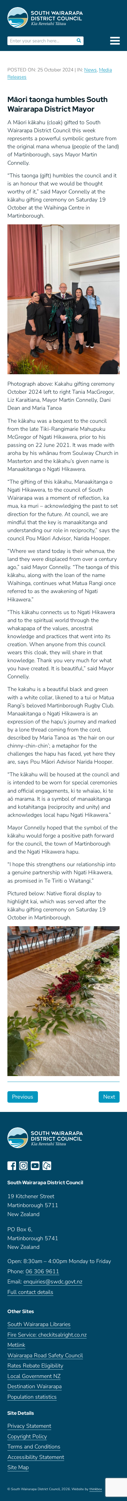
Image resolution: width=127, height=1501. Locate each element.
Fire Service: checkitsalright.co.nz (47, 1334)
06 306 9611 (42, 1271)
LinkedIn (58, 1165)
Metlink (16, 1345)
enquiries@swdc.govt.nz (52, 1281)
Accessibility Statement (35, 1457)
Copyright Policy (27, 1436)
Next (109, 1096)
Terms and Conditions (33, 1446)
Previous (22, 1096)
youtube (35, 1165)
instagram (23, 1165)
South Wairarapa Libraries (39, 1324)
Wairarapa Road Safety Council (45, 1355)
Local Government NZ (33, 1376)
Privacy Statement (29, 1426)
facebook (11, 1165)
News (90, 69)
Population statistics (32, 1397)
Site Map (18, 1467)
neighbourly (47, 1165)
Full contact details (30, 1292)
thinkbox (95, 1489)
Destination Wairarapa (34, 1386)
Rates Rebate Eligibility (35, 1365)
